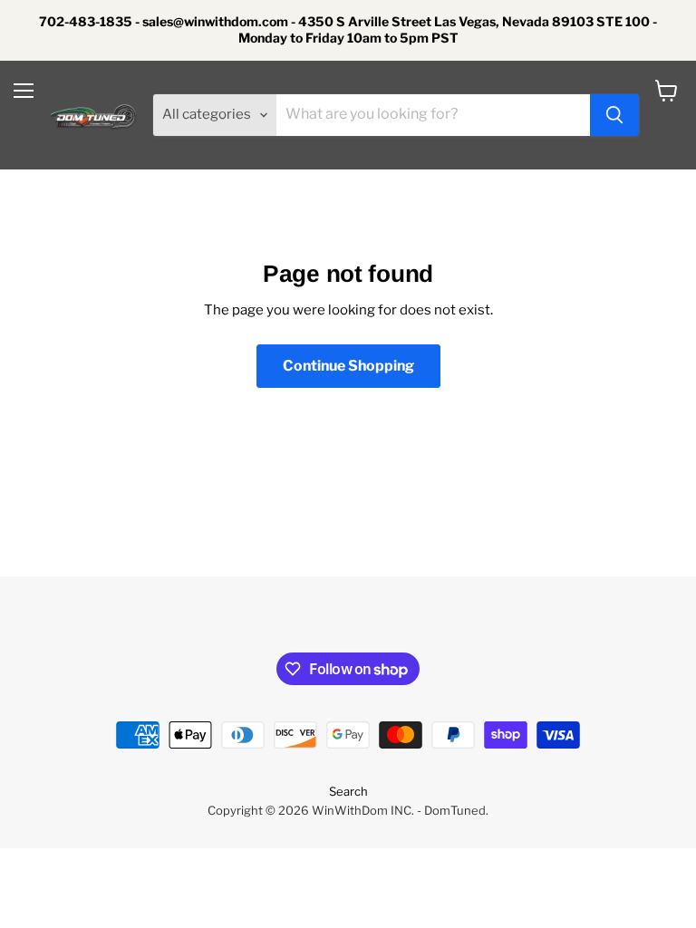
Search (348, 791)
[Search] (614, 115)
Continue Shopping (348, 365)
